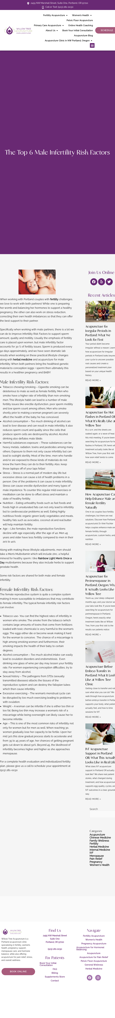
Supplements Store (55, 976)
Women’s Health (80, 15)
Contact (55, 980)
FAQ (55, 969)
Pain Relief (96, 858)
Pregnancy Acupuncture (93, 943)
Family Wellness (99, 840)
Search (94, 809)
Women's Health (100, 864)
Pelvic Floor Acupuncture (80, 20)
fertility (54, 299)
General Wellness (94, 965)
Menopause (97, 855)
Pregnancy (96, 861)
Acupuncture (97, 834)
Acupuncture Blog (83, 35)
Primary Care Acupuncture (47, 25)
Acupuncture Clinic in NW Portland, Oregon (67, 40)
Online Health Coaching (80, 25)
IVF (91, 852)
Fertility (94, 843)
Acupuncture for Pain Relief (94, 957)
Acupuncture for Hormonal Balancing (90, 948)
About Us (50, 30)
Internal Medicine (100, 849)
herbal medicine (22, 359)
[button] (92, 45)
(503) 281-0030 (55, 949)
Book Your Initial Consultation (77, 30)
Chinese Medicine (100, 837)
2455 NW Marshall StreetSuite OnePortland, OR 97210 (55, 938)
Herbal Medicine (99, 846)
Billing (55, 973)
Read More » (93, 380)
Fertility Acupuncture (54, 15)
